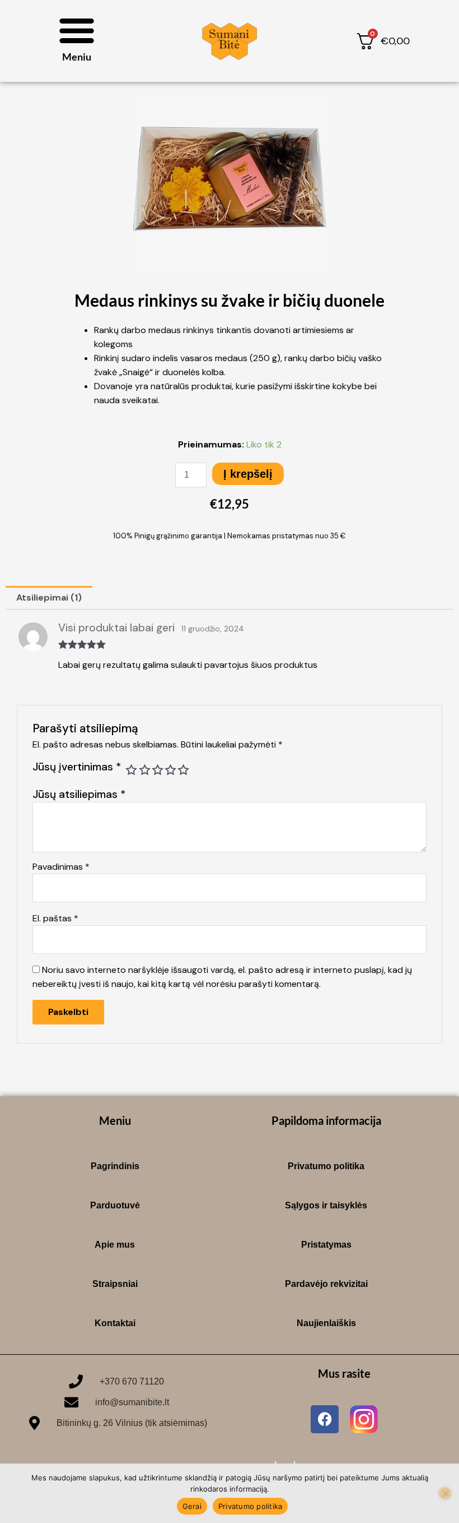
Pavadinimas (61, 867)
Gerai (192, 1506)
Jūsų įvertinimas (76, 767)
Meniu (76, 56)
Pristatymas (326, 1244)
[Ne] (445, 1493)
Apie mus (115, 1244)
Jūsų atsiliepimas (78, 794)
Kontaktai (115, 1323)
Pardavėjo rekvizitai (326, 1284)
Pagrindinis (115, 1166)
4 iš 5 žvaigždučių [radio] (170, 769)
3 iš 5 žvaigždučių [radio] (157, 769)
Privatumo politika (326, 1166)
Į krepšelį (248, 474)
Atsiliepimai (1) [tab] (49, 597)
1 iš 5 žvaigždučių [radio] (131, 769)
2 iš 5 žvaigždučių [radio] (144, 769)
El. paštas (55, 918)
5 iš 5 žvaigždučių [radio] (183, 769)
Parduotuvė (115, 1205)
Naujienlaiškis (326, 1323)
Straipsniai (115, 1284)
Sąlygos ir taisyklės (326, 1205)
